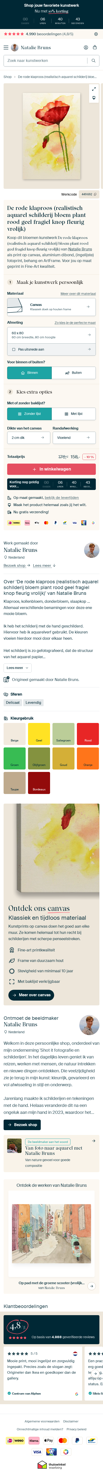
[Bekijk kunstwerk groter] (94, 89)
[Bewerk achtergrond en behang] (94, 98)
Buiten (77, 372)
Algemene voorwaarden (42, 1421)
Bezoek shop (15, 565)
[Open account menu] (86, 47)
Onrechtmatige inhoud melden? (40, 1429)
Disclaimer (71, 1421)
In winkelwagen (55, 469)
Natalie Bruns (36, 47)
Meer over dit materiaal (78, 294)
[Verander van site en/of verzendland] (96, 34)
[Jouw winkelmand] (94, 47)
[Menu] (6, 47)
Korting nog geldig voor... (53, 484)
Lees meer (42, 565)
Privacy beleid (76, 1429)
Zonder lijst (32, 414)
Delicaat (13, 702)
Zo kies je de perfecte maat (75, 323)
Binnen (32, 372)
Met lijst (77, 414)
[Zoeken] (93, 60)
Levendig (33, 702)
